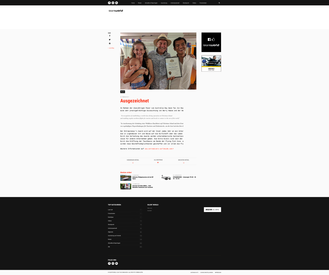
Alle (122, 92)
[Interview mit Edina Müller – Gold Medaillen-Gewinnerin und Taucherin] (125, 186)
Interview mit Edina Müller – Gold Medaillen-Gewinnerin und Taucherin (142, 186)
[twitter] (109, 39)
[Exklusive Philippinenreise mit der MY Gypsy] (125, 178)
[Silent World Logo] (115, 11)
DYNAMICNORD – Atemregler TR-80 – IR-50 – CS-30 (184, 177)
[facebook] (109, 35)
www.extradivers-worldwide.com (158, 149)
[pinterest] (109, 43)
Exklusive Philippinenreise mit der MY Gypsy (142, 177)
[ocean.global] (212, 211)
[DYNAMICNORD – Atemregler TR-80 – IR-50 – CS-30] (166, 178)
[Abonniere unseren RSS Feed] (116, 2)
